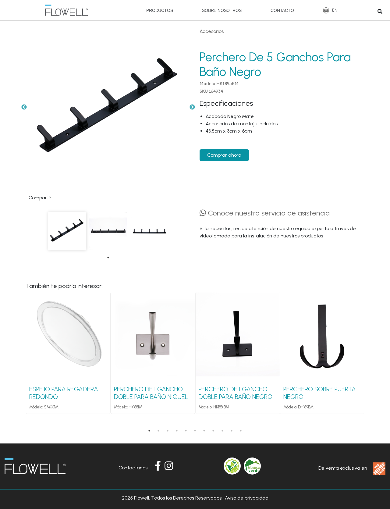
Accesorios (212, 31)
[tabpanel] (67, 231)
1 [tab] (108, 257)
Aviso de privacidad (246, 498)
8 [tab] (213, 431)
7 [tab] (204, 431)
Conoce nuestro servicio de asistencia (268, 212)
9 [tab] (222, 431)
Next (192, 107)
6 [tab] (195, 431)
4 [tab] (177, 431)
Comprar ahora (224, 155)
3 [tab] (168, 431)
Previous (24, 107)
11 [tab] (241, 431)
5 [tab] (186, 431)
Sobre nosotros (221, 10)
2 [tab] (158, 431)
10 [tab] (232, 431)
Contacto (282, 10)
